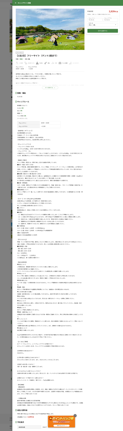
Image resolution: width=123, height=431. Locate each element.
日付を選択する (102, 31)
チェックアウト (108, 18)
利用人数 (91, 23)
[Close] (15, 3)
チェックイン (92, 18)
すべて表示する (49, 87)
